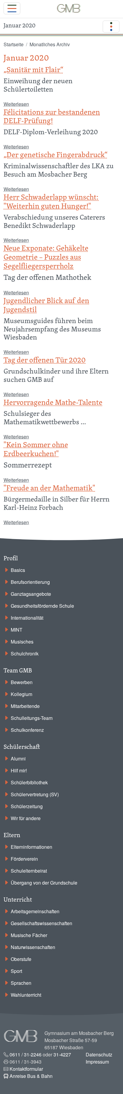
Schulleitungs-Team (32, 718)
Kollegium (21, 694)
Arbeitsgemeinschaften (35, 911)
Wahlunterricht (26, 994)
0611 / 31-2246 (25, 1054)
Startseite (14, 44)
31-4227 (62, 1054)
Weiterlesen (16, 104)
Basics (18, 570)
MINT (16, 629)
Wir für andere (26, 818)
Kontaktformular (26, 1068)
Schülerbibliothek (29, 782)
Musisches (22, 641)
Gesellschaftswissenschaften (41, 923)
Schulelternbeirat (29, 870)
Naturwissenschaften (33, 947)
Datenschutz (99, 1054)
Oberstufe (21, 959)
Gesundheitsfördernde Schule (42, 605)
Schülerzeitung (27, 806)
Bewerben (22, 682)
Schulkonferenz (27, 729)
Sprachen (21, 982)
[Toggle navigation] (12, 8)
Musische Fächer (29, 935)
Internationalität (27, 617)
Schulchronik (25, 653)
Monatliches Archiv (50, 44)
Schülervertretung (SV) (35, 794)
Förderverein (24, 858)
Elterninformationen (31, 846)
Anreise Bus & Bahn (31, 1076)
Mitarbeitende (25, 706)
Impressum (97, 1061)
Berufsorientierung (30, 581)
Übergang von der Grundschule (44, 882)
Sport (16, 971)
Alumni (18, 758)
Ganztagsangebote (31, 593)
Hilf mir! (19, 770)
